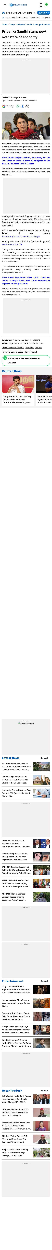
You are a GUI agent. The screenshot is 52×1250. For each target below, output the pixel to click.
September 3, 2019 (12, 244)
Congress (18, 343)
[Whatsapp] (5, 358)
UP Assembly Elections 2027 (16, 17)
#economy (8, 236)
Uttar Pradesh (12, 1091)
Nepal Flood (35, 17)
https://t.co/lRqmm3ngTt (27, 236)
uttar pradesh (30, 351)
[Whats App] (17, 106)
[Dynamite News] (18, 5)
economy (34, 343)
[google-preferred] (8, 106)
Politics (38, 347)
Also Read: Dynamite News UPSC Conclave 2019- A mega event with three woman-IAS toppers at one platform (26, 280)
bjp (11, 343)
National (27, 12)
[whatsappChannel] (46, 5)
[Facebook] (22, 106)
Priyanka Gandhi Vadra (12, 351)
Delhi (26, 343)
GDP (42, 343)
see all (44, 758)
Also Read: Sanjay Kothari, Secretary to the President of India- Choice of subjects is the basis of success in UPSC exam (26, 160)
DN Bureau (22, 97)
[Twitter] (27, 106)
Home (4, 24)
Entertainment (13, 981)
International (13, 12)
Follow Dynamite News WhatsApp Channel (24, 360)
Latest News (10, 758)
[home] (3, 12)
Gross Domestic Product (13, 347)
